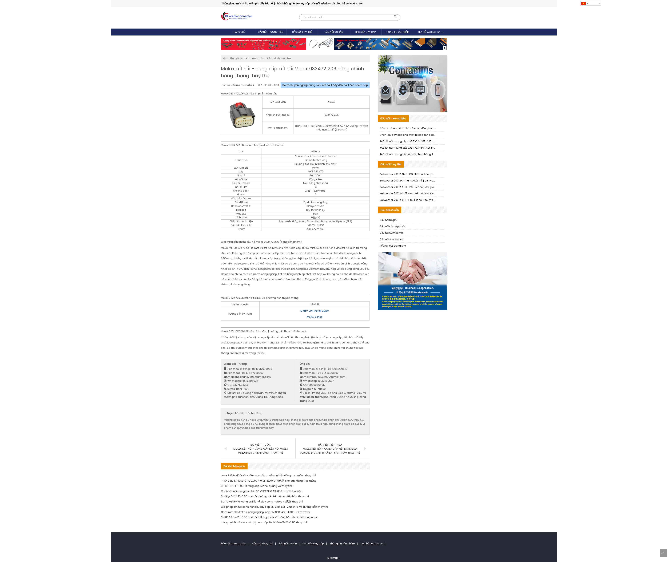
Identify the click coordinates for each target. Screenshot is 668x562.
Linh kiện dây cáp (365, 32)
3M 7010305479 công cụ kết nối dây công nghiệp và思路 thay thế (262, 501)
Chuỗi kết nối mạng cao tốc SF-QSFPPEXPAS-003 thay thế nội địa (261, 491)
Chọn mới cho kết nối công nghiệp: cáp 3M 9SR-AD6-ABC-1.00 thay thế (266, 512)
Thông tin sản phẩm (397, 32)
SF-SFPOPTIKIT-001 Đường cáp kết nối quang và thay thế (256, 486)
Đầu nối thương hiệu (270, 32)
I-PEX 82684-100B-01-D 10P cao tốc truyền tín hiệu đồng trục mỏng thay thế (268, 475)
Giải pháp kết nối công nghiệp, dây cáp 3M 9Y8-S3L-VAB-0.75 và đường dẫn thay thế (274, 507)
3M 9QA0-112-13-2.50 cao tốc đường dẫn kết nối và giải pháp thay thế (265, 496)
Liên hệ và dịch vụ (429, 32)
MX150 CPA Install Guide (314, 310)
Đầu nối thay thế (302, 32)
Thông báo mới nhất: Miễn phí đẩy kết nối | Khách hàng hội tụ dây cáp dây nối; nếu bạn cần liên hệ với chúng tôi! (292, 3)
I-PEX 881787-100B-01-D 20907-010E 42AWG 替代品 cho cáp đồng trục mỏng (268, 480)
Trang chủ (239, 32)
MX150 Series (314, 317)
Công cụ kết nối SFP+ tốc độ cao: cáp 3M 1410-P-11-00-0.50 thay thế (264, 522)
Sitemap (333, 558)
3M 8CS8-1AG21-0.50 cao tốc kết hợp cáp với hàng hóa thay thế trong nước (269, 517)
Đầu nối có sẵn (334, 32)
